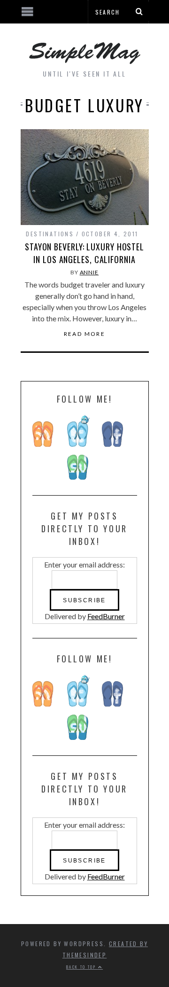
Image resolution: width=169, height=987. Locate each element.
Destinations (50, 234)
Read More (85, 334)
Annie (89, 272)
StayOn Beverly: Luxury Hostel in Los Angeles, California (84, 253)
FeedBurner (106, 616)
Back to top (82, 967)
